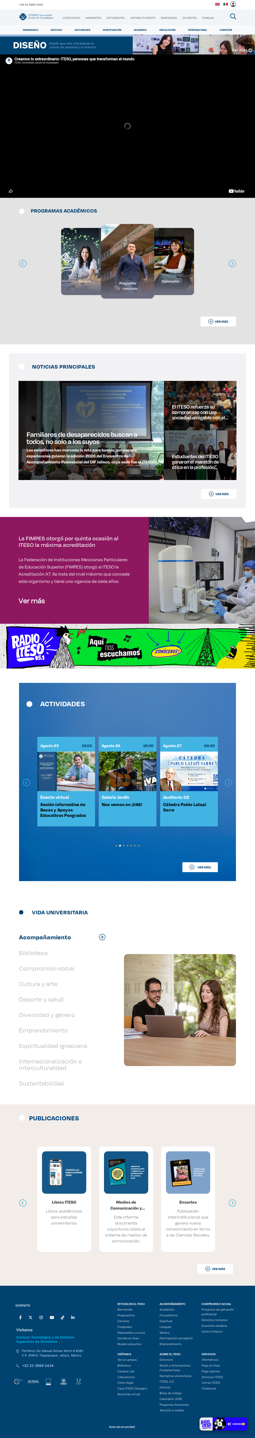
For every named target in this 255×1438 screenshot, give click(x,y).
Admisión (226, 30)
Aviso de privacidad (122, 1427)
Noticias (56, 30)
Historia (165, 1387)
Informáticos (210, 1359)
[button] (116, 846)
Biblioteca (124, 1365)
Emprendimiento (171, 1344)
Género (165, 1332)
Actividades (83, 30)
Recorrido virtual (128, 1394)
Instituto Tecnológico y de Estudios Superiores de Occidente (45, 1339)
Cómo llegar (125, 1382)
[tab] (64, 937)
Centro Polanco (212, 1331)
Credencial (209, 1388)
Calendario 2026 (171, 1399)
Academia (140, 30)
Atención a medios (172, 1410)
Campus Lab (125, 1371)
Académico (167, 1309)
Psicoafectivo (169, 1315)
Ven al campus (127, 1359)
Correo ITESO (211, 1382)
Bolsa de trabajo (171, 1393)
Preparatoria (126, 1315)
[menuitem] (71, 18)
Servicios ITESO (212, 1377)
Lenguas (165, 1327)
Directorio (166, 1359)
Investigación (112, 30)
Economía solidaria (214, 1326)
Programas (30, 30)
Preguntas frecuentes (174, 1404)
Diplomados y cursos (131, 1332)
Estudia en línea (128, 1338)
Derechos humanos (215, 1320)
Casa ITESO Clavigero (132, 1388)
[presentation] (26, 782)
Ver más (32, 600)
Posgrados (124, 1327)
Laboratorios (126, 1377)
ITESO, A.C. (167, 1381)
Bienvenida (124, 1309)
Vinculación (167, 30)
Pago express (211, 1371)
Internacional (197, 30)
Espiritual (166, 1321)
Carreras (123, 1321)
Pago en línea (211, 1365)
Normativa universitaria (175, 1376)
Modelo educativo (129, 1344)
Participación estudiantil (176, 1338)
